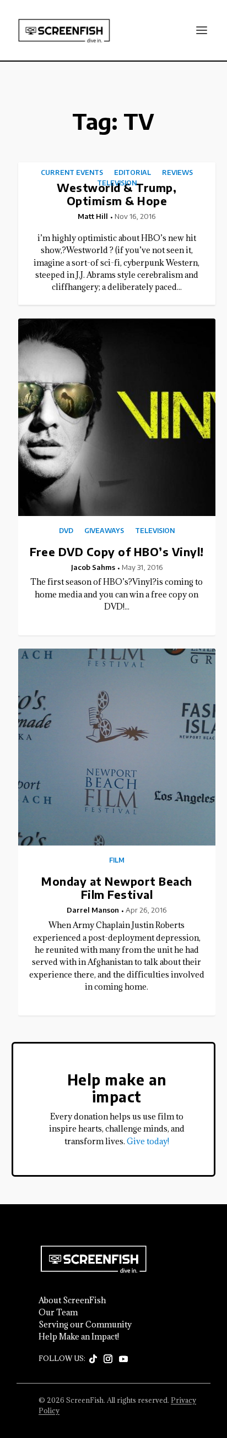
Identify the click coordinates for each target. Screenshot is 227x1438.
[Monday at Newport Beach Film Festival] (117, 747)
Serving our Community (85, 1325)
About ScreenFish (72, 1300)
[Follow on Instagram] (108, 1359)
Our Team (58, 1312)
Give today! (148, 1141)
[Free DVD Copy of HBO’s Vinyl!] (117, 417)
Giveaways (104, 531)
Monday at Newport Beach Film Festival (116, 887)
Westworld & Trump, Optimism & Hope (116, 193)
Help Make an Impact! (79, 1337)
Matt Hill (93, 216)
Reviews (177, 173)
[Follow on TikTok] (93, 1359)
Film (117, 860)
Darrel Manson (93, 909)
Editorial (132, 173)
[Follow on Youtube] (123, 1359)
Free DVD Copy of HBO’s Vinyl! (117, 551)
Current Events (72, 173)
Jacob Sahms (93, 567)
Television (117, 183)
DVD (66, 531)
